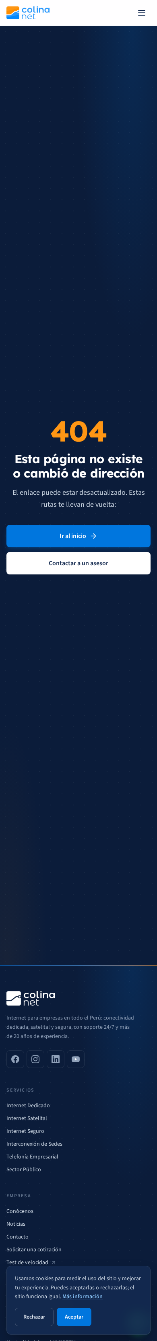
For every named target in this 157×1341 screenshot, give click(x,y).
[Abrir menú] (142, 13)
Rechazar (34, 1317)
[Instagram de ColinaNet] (35, 1059)
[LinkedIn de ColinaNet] (55, 1059)
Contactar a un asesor (78, 563)
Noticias (15, 1224)
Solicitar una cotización (34, 1250)
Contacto (17, 1237)
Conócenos (19, 1211)
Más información (82, 1297)
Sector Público (23, 1170)
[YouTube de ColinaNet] (76, 1059)
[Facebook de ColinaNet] (15, 1059)
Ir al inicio (73, 536)
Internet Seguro (25, 1131)
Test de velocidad (27, 1263)
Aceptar (74, 1317)
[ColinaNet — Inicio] (28, 12)
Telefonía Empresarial (32, 1157)
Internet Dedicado (28, 1106)
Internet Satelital (26, 1118)
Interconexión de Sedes (34, 1144)
